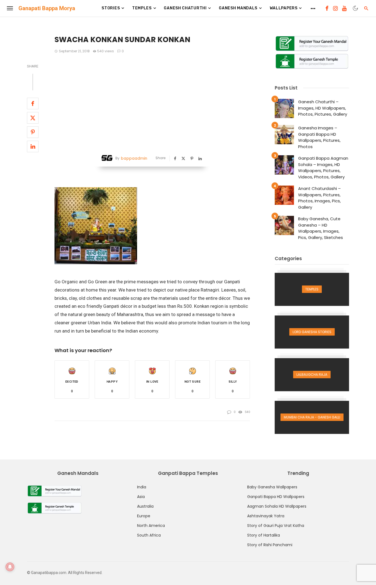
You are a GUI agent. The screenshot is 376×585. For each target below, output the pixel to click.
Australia (145, 506)
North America (151, 525)
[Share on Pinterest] (33, 132)
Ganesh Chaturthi (185, 8)
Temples (142, 8)
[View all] (312, 289)
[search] (366, 8)
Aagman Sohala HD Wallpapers (276, 506)
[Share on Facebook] (33, 103)
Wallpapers (284, 8)
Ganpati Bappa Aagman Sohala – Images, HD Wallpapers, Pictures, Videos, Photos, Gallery (323, 167)
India (141, 487)
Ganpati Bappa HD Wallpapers (275, 496)
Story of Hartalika (263, 535)
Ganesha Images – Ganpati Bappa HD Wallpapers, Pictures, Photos (319, 137)
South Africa (149, 535)
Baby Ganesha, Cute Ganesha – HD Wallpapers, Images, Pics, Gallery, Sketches (320, 228)
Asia (141, 496)
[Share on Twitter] (33, 118)
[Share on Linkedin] (33, 146)
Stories (111, 8)
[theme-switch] (355, 8)
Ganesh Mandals (238, 8)
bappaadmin (134, 158)
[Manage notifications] (10, 566)
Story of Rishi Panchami (269, 545)
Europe (143, 516)
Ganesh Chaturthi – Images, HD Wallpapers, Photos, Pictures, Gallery (322, 108)
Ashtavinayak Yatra (265, 516)
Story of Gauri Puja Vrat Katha (275, 525)
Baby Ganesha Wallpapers (272, 487)
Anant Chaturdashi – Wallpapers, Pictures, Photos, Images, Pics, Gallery (319, 198)
